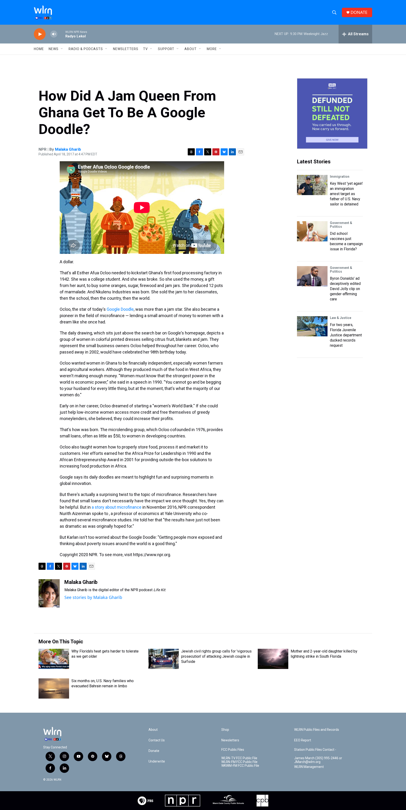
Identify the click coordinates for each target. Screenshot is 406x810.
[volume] (54, 34)
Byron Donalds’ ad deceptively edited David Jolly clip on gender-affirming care (345, 288)
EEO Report (302, 740)
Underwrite (156, 761)
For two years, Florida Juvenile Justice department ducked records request (346, 335)
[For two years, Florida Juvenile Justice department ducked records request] (312, 326)
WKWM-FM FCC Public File (240, 765)
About (190, 49)
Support (166, 49)
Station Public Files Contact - (315, 749)
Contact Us (156, 740)
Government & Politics (341, 224)
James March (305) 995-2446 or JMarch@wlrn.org (318, 760)
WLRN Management (309, 767)
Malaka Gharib (68, 149)
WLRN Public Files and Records (316, 729)
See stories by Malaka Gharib (93, 597)
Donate (153, 751)
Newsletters (125, 49)
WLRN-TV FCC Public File (239, 758)
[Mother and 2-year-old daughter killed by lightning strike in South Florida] (273, 659)
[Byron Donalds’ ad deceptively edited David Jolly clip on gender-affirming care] (312, 276)
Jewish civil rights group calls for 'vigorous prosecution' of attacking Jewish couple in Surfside (216, 656)
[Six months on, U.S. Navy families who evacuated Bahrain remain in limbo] (54, 688)
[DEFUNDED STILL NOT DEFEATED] (332, 114)
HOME (39, 49)
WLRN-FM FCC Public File (239, 762)
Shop (225, 729)
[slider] (61, 33)
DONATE (359, 12)
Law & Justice (340, 318)
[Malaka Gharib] (49, 593)
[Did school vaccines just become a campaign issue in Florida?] (312, 231)
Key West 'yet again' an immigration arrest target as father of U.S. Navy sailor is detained (346, 193)
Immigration (339, 176)
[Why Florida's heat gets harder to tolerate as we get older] (54, 659)
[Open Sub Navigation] (62, 49)
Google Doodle (120, 309)
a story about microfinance (116, 507)
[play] (39, 34)
